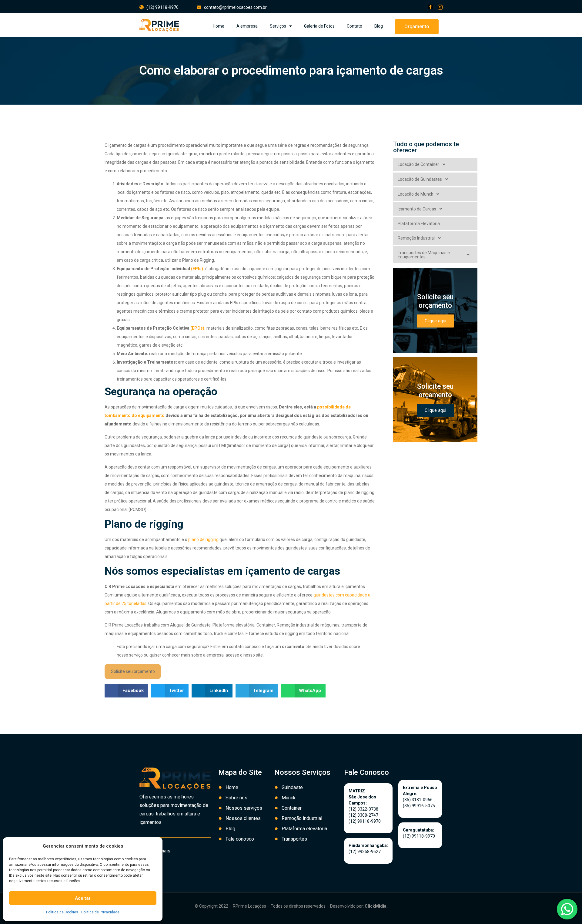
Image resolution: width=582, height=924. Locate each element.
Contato (354, 26)
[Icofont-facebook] (430, 7)
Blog (378, 26)
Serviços (278, 26)
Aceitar (83, 898)
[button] (417, 26)
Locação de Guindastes (420, 179)
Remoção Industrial (416, 238)
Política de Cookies (62, 912)
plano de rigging (203, 539)
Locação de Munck (415, 194)
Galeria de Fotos (319, 26)
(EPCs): (198, 328)
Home (218, 26)
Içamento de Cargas (417, 209)
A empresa (247, 26)
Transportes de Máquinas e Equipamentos (424, 254)
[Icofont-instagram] (440, 7)
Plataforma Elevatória (419, 223)
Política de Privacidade (100, 912)
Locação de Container (418, 164)
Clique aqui (435, 321)
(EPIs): (197, 268)
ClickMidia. (376, 906)
